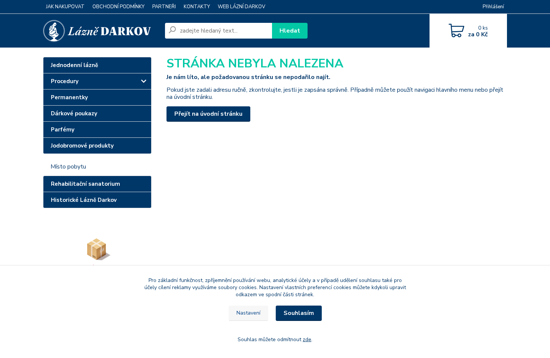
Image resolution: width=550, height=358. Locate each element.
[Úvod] (101, 31)
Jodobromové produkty (82, 145)
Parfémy (62, 129)
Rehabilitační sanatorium (85, 184)
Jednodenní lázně (74, 65)
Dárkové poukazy (74, 113)
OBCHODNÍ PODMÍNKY (118, 6)
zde (307, 339)
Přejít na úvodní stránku (208, 114)
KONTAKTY (197, 6)
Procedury (65, 81)
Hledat (289, 31)
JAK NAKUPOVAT (65, 6)
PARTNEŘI (164, 6)
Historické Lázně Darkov (84, 200)
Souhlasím (299, 313)
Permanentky (69, 97)
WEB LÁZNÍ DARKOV (241, 6)
